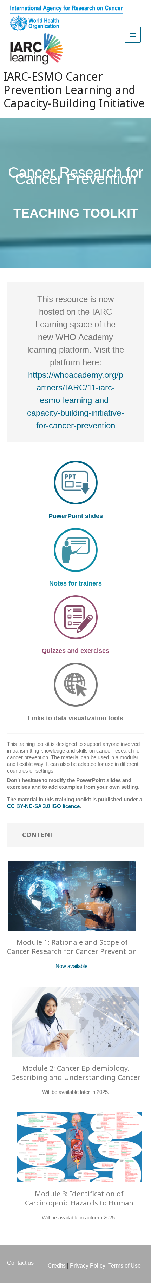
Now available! (72, 966)
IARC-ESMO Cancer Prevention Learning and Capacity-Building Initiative (74, 90)
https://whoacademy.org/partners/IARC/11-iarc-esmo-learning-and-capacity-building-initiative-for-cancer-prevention (75, 400)
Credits (57, 1265)
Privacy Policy (86, 1265)
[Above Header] (133, 35)
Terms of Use (124, 1265)
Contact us (20, 1262)
